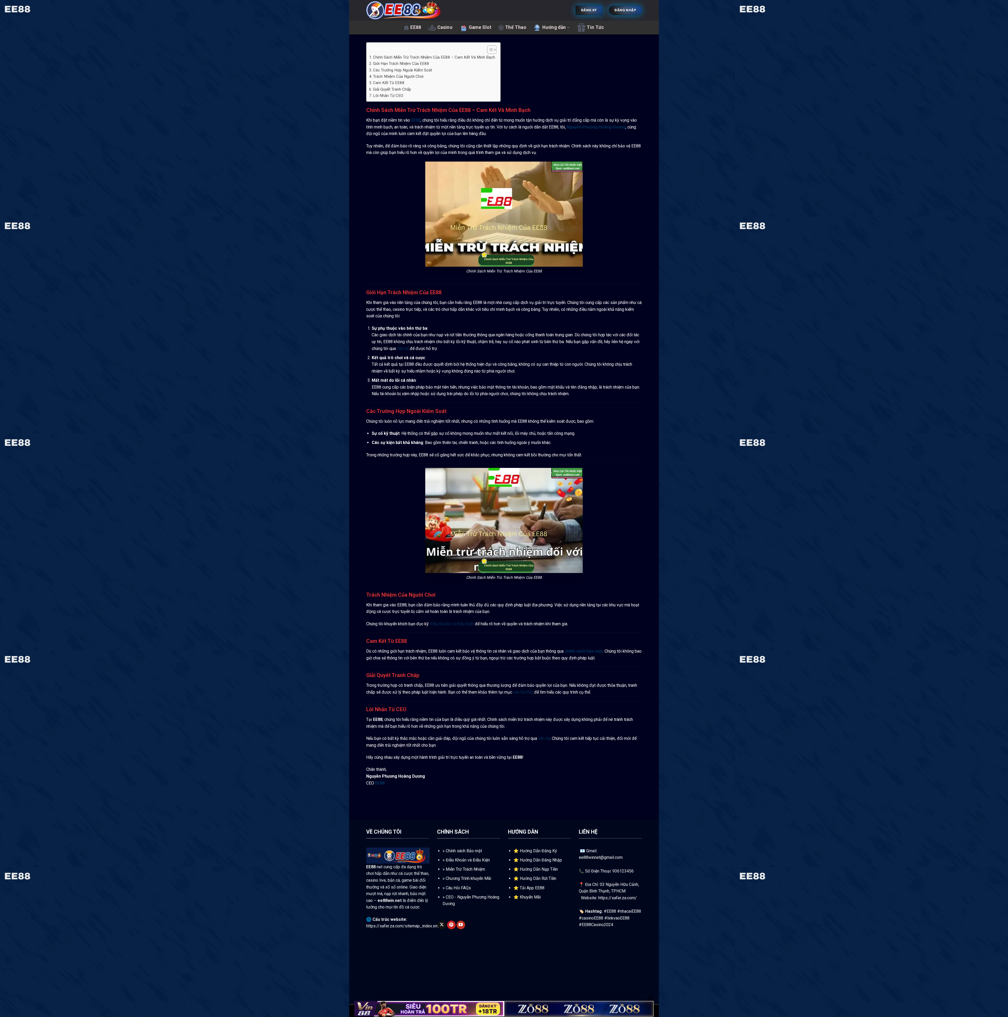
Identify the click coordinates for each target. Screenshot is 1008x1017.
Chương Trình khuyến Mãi (468, 878)
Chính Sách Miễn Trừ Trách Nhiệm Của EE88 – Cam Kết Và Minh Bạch (434, 57)
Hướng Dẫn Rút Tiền (538, 878)
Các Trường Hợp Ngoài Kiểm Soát (402, 70)
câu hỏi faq (523, 692)
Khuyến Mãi (530, 897)
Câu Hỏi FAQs (458, 887)
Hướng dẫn (554, 27)
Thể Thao (515, 27)
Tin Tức (595, 27)
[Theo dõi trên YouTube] (460, 925)
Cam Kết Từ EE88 (389, 82)
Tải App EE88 (532, 887)
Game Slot (480, 27)
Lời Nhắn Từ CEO (388, 95)
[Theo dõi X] (442, 925)
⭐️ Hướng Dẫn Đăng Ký (535, 850)
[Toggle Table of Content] (489, 49)
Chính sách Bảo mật (464, 850)
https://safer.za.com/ (617, 897)
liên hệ (403, 348)
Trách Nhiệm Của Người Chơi (398, 76)
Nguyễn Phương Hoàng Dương (596, 127)
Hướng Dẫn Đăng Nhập (541, 860)
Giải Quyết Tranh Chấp (392, 89)
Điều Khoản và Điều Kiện (452, 623)
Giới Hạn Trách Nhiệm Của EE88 (401, 63)
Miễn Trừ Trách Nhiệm (465, 869)
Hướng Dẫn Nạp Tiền (539, 869)
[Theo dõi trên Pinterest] (451, 925)
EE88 (415, 27)
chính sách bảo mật (584, 651)
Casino (445, 27)
